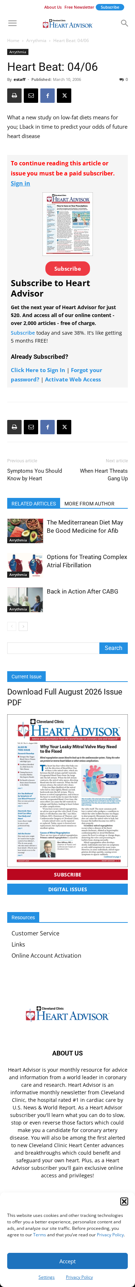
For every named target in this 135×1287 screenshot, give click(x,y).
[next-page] (23, 626)
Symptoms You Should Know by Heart (34, 475)
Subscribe (110, 7)
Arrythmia (36, 40)
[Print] (14, 95)
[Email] (31, 95)
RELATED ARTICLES (34, 504)
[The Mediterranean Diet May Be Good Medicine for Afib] (25, 530)
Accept (67, 1261)
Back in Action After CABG (82, 591)
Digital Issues (67, 889)
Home (13, 40)
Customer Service (35, 933)
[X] (64, 95)
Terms (39, 1235)
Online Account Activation (46, 955)
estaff (20, 79)
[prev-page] (11, 626)
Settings (47, 1277)
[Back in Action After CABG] (25, 599)
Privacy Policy (110, 1235)
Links (18, 944)
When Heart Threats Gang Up (104, 475)
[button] (124, 1201)
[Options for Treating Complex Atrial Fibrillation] (25, 565)
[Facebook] (47, 95)
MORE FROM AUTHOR (89, 504)
